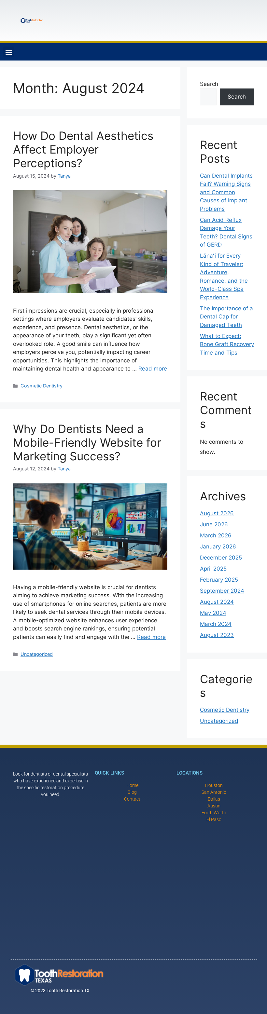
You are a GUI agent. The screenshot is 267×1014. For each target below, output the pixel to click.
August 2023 (217, 635)
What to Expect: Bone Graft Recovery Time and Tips (227, 344)
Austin (213, 805)
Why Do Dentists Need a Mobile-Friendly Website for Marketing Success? (87, 442)
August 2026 (217, 513)
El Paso (213, 819)
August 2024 (217, 602)
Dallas (214, 799)
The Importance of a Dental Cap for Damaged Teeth (226, 316)
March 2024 (216, 624)
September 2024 (222, 591)
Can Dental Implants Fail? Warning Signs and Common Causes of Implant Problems (226, 192)
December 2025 (221, 557)
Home (132, 785)
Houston (214, 785)
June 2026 (214, 524)
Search (209, 84)
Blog (132, 792)
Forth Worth (214, 812)
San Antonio (214, 792)
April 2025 (213, 568)
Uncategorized (37, 654)
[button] (8, 52)
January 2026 (218, 546)
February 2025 (219, 579)
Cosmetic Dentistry (42, 385)
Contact (132, 799)
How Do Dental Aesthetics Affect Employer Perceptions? (83, 149)
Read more (152, 368)
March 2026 (216, 535)
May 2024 (213, 613)
